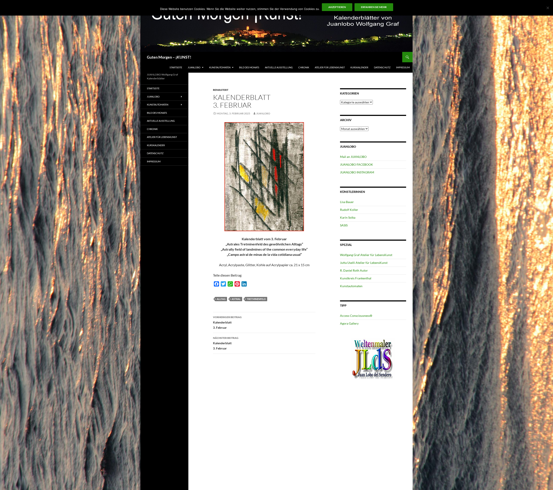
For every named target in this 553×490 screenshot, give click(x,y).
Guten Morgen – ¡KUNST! (169, 57)
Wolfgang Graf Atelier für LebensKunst (366, 255)
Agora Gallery (349, 323)
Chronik (303, 67)
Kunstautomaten (219, 67)
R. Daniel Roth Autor (354, 270)
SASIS (344, 225)
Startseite (176, 67)
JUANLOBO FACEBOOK (356, 164)
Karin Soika (347, 217)
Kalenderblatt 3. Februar (227, 322)
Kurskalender (359, 67)
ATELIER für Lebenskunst (330, 67)
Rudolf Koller (349, 209)
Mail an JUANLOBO (353, 157)
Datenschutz (382, 67)
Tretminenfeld (256, 299)
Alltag (221, 299)
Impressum (403, 67)
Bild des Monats (249, 67)
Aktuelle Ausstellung (279, 67)
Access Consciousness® (356, 315)
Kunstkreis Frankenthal (355, 278)
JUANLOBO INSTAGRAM (357, 172)
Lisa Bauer (347, 202)
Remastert (220, 89)
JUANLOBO (194, 67)
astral (236, 299)
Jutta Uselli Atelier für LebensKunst (364, 262)
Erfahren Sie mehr (374, 7)
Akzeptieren (337, 7)
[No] (547, 8)
